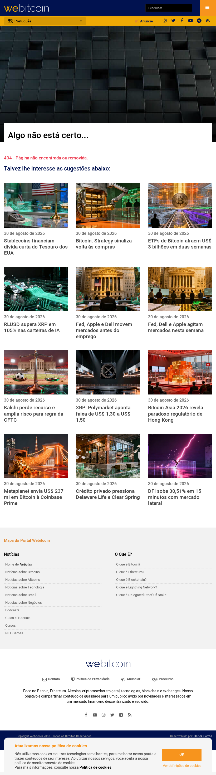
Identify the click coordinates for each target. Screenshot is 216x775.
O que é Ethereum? (130, 571)
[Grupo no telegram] (199, 21)
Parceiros (166, 678)
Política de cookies (95, 767)
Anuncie (146, 21)
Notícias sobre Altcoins (22, 579)
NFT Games (14, 633)
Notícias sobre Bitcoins (22, 571)
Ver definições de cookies (182, 765)
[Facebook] (182, 21)
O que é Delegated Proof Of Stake (141, 594)
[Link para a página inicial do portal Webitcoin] (108, 663)
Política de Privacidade (92, 678)
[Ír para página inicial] (72, 8)
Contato (53, 678)
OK (181, 754)
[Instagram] (165, 21)
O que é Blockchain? (131, 579)
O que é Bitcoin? (128, 564)
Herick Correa (203, 736)
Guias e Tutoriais (18, 617)
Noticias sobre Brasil (20, 594)
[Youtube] (191, 21)
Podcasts (12, 610)
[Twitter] (173, 21)
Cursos (10, 625)
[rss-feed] (208, 21)
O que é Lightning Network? (136, 587)
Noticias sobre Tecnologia (24, 587)
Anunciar (133, 678)
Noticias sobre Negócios (23, 602)
